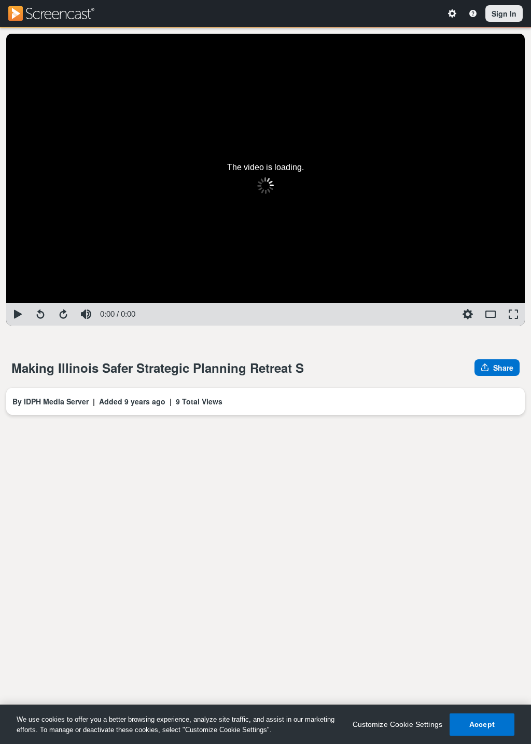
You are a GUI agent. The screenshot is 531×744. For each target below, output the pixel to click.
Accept (482, 724)
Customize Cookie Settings (398, 724)
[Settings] (452, 13)
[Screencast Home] (58, 13)
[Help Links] (473, 13)
